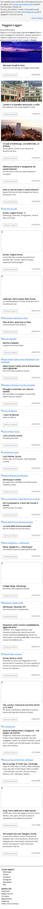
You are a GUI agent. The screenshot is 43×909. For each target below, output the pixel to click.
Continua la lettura (10, 75)
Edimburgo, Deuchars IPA (14, 607)
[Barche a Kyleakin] (9, 339)
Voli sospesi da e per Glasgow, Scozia (19, 834)
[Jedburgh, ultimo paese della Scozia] (21, 285)
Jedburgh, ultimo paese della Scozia (19, 299)
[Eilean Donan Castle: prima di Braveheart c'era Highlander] (21, 360)
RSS (4, 884)
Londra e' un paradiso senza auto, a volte (21, 104)
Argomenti (5, 891)
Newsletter (7, 882)
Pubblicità (5, 901)
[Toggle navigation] (39, 25)
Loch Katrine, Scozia (12, 456)
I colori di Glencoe (11, 415)
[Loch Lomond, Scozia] (10, 431)
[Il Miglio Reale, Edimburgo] (21, 572)
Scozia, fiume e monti (12, 658)
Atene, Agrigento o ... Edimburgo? (17, 547)
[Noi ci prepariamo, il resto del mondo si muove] (20, 499)
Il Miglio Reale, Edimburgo (14, 586)
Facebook (7, 877)
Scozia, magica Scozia (13, 254)
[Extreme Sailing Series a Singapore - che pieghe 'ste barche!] (8, 726)
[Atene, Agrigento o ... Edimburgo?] (15, 542)
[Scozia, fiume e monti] (11, 654)
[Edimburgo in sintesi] (14, 475)
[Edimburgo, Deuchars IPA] (12, 602)
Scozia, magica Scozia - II (14, 213)
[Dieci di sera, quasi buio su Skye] (14, 318)
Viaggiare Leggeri (12, 25)
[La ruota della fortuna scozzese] (17, 522)
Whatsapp (7, 872)
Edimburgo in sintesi (12, 480)
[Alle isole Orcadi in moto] (21, 52)
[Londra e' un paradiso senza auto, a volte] (21, 91)
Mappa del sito (7, 894)
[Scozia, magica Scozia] (21, 241)
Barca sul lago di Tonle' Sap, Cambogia (20, 764)
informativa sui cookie (31, 12)
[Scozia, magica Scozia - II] (9, 209)
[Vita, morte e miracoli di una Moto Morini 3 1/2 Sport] (21, 691)
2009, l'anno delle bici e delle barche (19, 811)
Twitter (6, 874)
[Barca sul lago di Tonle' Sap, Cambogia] (17, 759)
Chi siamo (5, 896)
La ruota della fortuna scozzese (17, 526)
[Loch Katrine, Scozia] (9, 452)
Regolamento (6, 899)
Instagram (7, 879)
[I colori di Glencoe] (9, 410)
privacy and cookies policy (23, 4)
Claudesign (14, 904)
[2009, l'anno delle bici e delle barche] (21, 797)
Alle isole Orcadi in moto (14, 65)
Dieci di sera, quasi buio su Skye (17, 322)
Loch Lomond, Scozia (12, 436)
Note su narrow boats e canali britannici (21, 190)
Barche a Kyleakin (11, 343)
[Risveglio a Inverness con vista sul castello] (18, 385)
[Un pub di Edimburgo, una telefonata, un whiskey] (21, 130)
